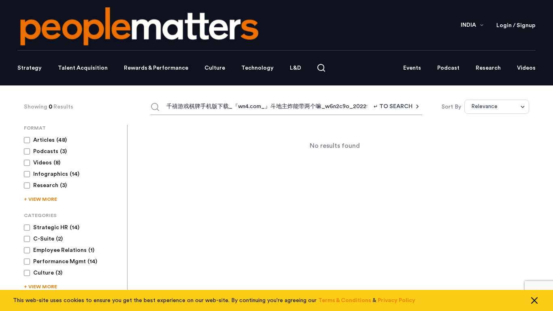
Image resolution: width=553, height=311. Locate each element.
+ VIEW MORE (40, 199)
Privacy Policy (396, 300)
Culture (214, 68)
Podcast (448, 68)
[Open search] (321, 68)
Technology (257, 68)
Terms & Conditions (344, 300)
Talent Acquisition (83, 68)
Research (488, 68)
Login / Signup (516, 25)
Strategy (29, 68)
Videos (526, 68)
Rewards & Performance (156, 68)
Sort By (451, 107)
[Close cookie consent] (534, 300)
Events (412, 68)
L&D (295, 68)
